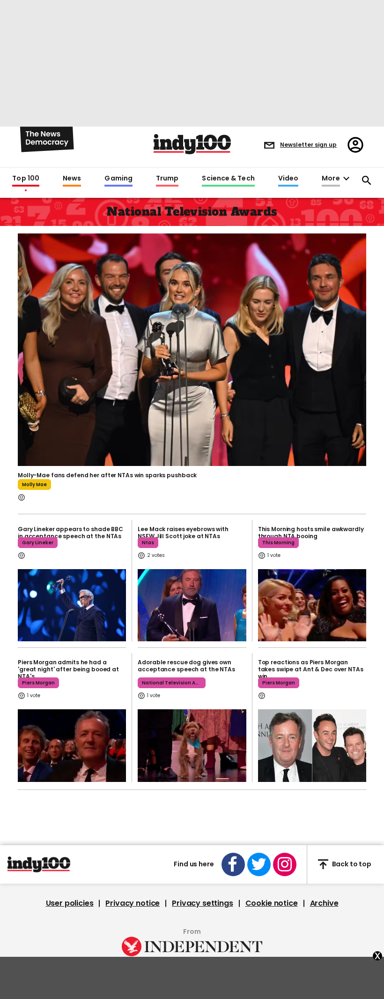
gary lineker (37, 542)
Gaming (118, 178)
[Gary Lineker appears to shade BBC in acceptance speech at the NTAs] (72, 605)
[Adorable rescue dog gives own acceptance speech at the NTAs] (192, 745)
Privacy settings (202, 903)
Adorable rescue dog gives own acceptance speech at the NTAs (186, 665)
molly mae (34, 484)
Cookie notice (271, 903)
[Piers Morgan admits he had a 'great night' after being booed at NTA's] (72, 745)
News (72, 178)
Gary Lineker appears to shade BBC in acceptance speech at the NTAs (70, 532)
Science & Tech (228, 178)
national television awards (174, 682)
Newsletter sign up (308, 145)
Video (288, 178)
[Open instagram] (284, 864)
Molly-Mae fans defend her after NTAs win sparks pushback (107, 475)
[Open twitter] (259, 864)
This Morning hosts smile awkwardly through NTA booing (311, 532)
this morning (278, 542)
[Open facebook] (233, 864)
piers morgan (38, 682)
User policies (70, 903)
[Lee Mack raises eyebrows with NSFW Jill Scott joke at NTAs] (192, 605)
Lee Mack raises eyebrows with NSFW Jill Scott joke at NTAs (183, 532)
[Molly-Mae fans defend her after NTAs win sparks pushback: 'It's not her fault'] (192, 348)
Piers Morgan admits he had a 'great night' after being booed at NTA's (68, 669)
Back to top (351, 864)
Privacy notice (132, 903)
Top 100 (25, 178)
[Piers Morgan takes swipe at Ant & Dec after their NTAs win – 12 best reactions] (312, 745)
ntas (148, 542)
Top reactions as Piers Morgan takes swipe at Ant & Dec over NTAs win (310, 669)
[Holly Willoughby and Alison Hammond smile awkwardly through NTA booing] (312, 605)
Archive (324, 903)
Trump (167, 178)
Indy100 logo (192, 144)
